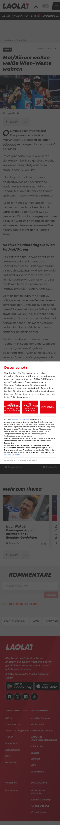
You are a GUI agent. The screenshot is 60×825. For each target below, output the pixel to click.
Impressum (9, 460)
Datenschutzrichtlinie (27, 460)
